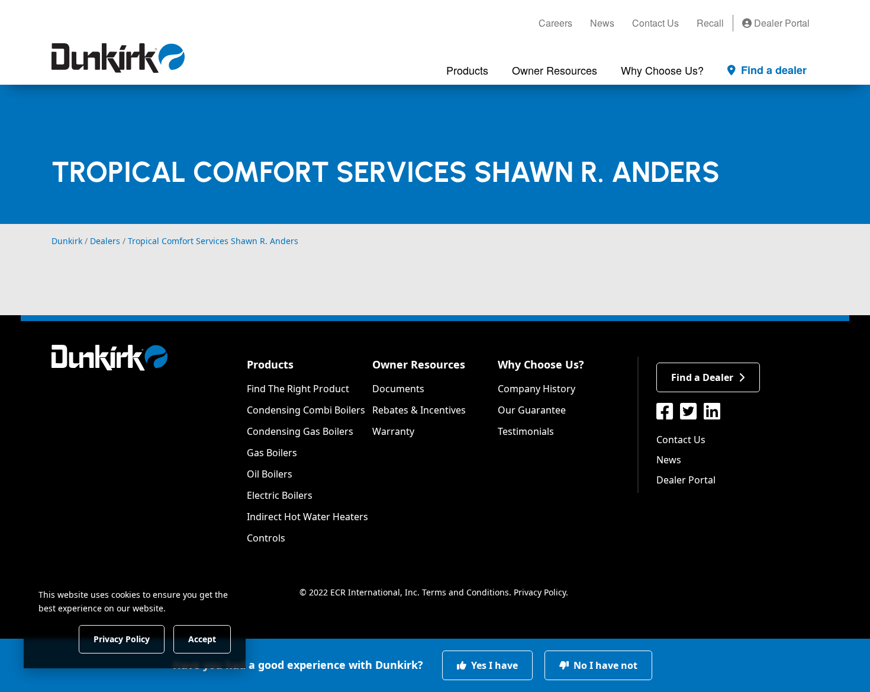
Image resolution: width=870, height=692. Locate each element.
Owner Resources (418, 364)
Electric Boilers (279, 495)
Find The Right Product (298, 388)
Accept (202, 638)
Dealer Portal (781, 23)
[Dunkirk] (118, 58)
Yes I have (493, 665)
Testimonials (526, 431)
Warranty (393, 431)
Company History (536, 388)
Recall (710, 23)
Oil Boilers (269, 473)
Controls (266, 537)
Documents (398, 388)
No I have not (604, 665)
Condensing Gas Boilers (300, 431)
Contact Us (655, 23)
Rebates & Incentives (419, 410)
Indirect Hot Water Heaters (307, 516)
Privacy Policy (540, 592)
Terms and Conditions (465, 592)
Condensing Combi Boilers (306, 410)
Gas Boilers (272, 452)
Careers (555, 23)
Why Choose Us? (541, 364)
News (602, 23)
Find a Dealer (702, 377)
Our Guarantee (532, 410)
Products (270, 364)
